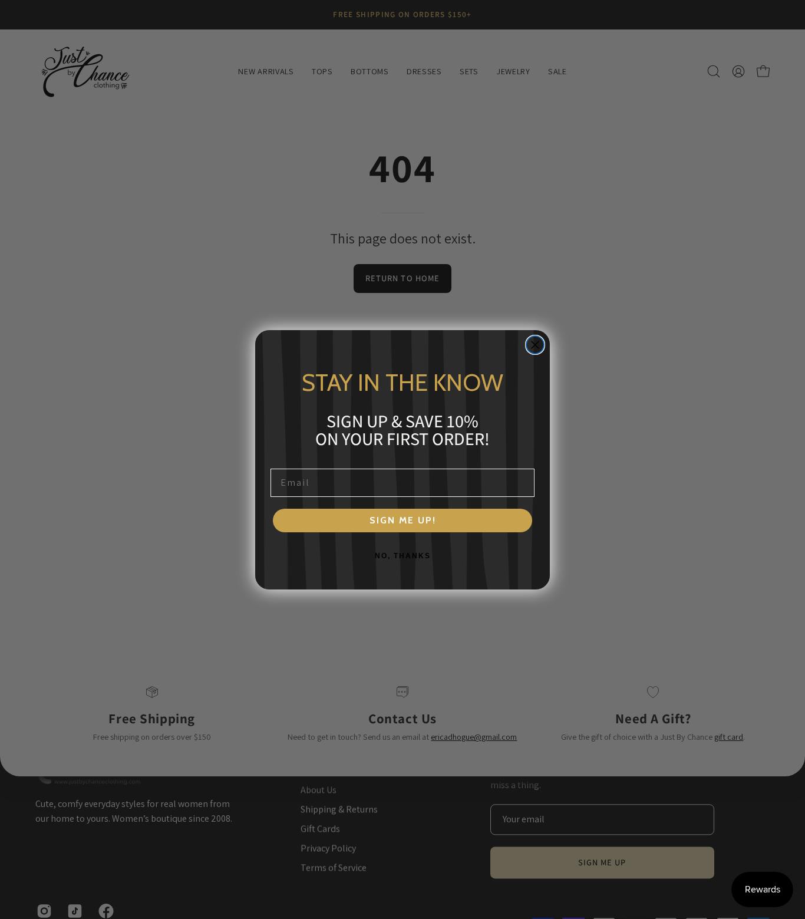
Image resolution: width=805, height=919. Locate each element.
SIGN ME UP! (402, 520)
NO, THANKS (403, 556)
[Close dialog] (535, 345)
